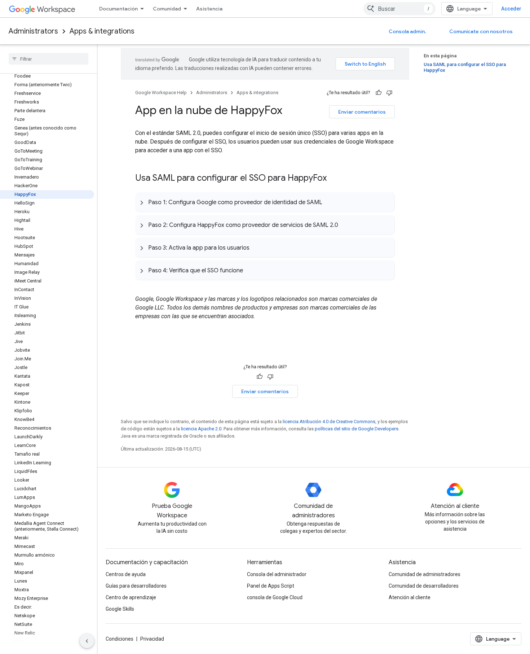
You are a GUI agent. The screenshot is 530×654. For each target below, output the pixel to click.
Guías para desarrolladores (136, 586)
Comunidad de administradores (424, 574)
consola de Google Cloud (274, 597)
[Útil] (378, 92)
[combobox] (399, 8)
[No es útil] (389, 92)
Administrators (33, 31)
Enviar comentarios (362, 112)
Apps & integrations (102, 31)
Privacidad (152, 639)
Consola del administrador (276, 574)
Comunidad (167, 8)
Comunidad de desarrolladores (424, 586)
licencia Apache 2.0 (201, 428)
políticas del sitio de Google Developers (356, 428)
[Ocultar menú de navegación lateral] (87, 641)
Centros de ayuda (126, 574)
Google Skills (120, 609)
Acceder (511, 9)
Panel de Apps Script (270, 586)
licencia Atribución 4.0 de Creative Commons (329, 421)
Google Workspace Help (161, 92)
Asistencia (209, 8)
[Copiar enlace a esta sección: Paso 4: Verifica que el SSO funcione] (250, 270)
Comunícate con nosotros (481, 31)
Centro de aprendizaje (131, 597)
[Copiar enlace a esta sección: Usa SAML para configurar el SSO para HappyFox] (334, 178)
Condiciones (119, 639)
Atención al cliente (409, 597)
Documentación (118, 8)
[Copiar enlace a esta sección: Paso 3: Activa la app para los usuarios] (256, 247)
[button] (265, 202)
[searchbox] (48, 59)
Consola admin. (407, 31)
